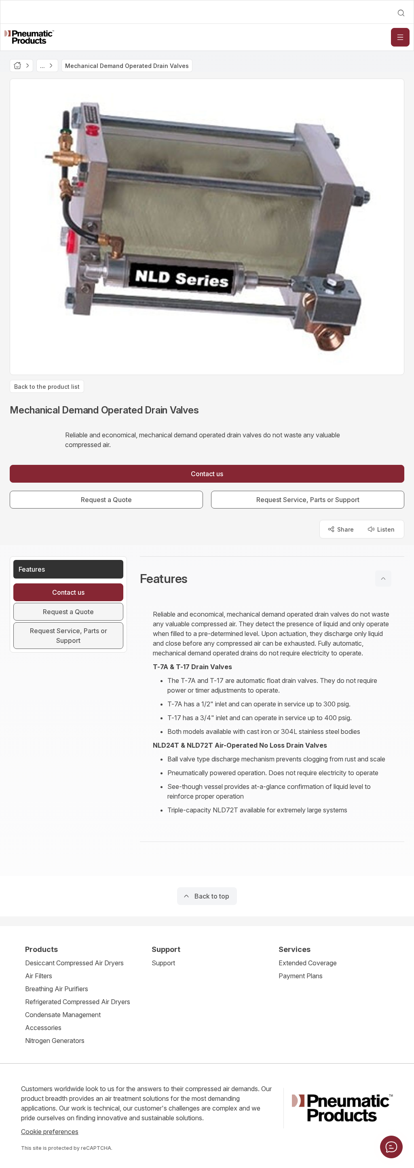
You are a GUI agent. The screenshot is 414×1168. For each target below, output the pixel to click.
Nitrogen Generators (54, 1041)
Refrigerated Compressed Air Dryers (77, 1002)
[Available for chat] (391, 1147)
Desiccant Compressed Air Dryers (74, 963)
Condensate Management (63, 1015)
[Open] (400, 37)
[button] (272, 578)
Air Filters (38, 976)
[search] (401, 13)
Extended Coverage (308, 963)
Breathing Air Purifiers (56, 989)
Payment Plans (301, 976)
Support (163, 963)
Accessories (43, 1028)
